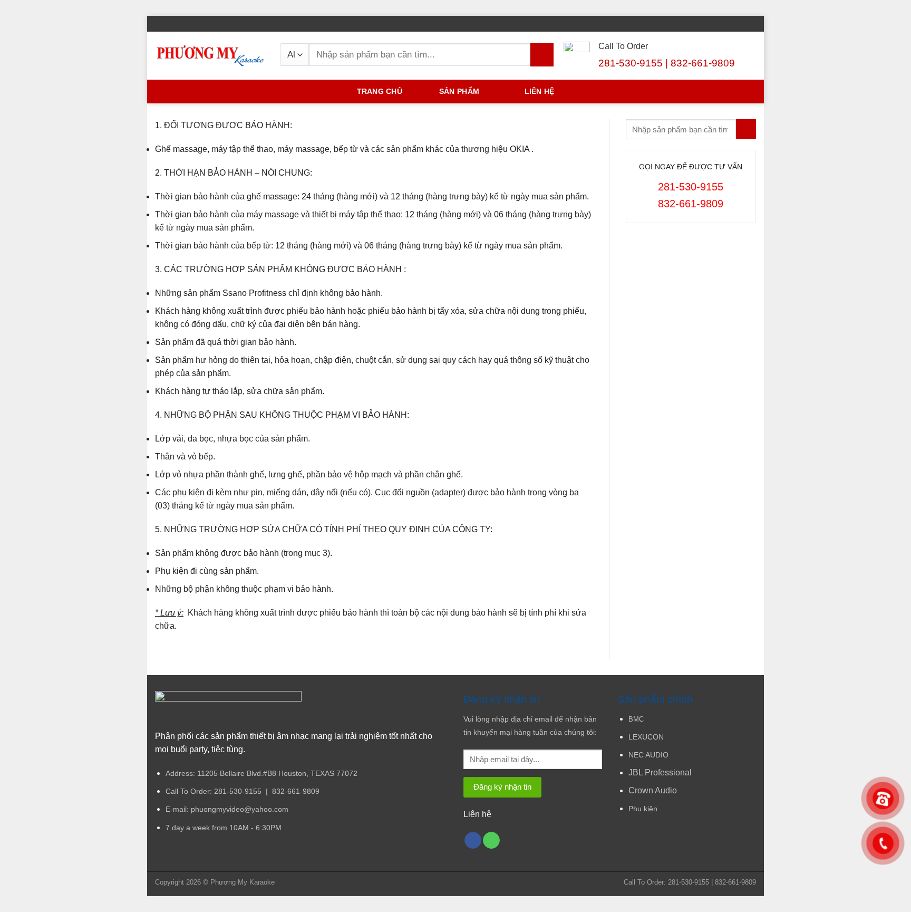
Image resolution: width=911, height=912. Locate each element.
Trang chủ (379, 91)
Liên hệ (540, 91)
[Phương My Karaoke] (209, 56)
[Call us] (491, 840)
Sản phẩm (459, 91)
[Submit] (541, 54)
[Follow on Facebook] (751, 23)
